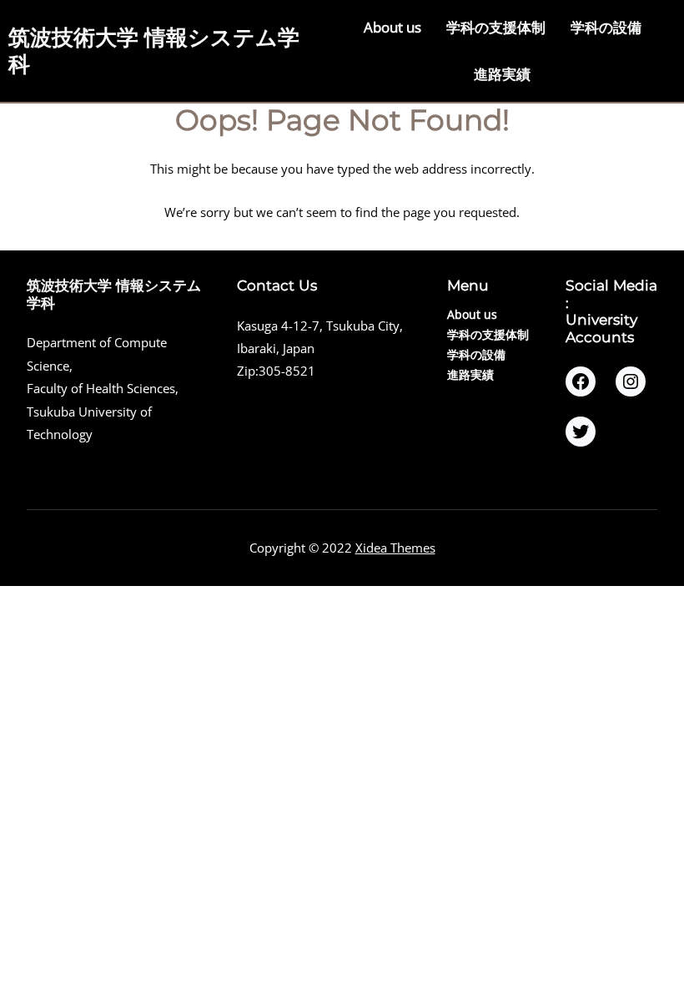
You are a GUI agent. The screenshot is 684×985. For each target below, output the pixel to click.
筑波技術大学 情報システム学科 (153, 50)
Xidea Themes (395, 547)
